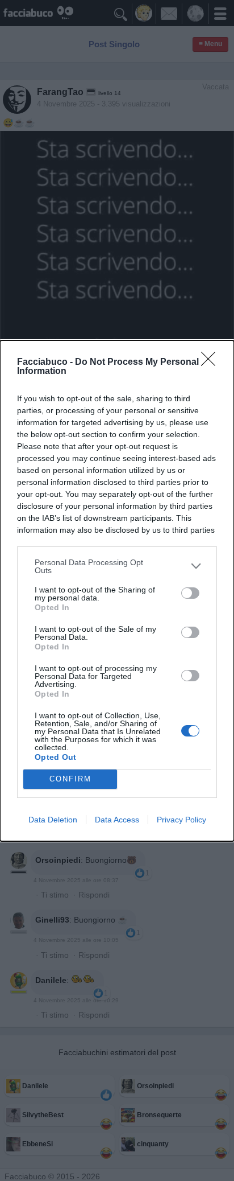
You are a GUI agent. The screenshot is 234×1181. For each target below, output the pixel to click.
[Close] (212, 362)
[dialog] (117, 590)
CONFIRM (70, 779)
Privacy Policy (181, 819)
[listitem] (117, 566)
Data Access (117, 819)
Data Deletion (52, 819)
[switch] (190, 593)
